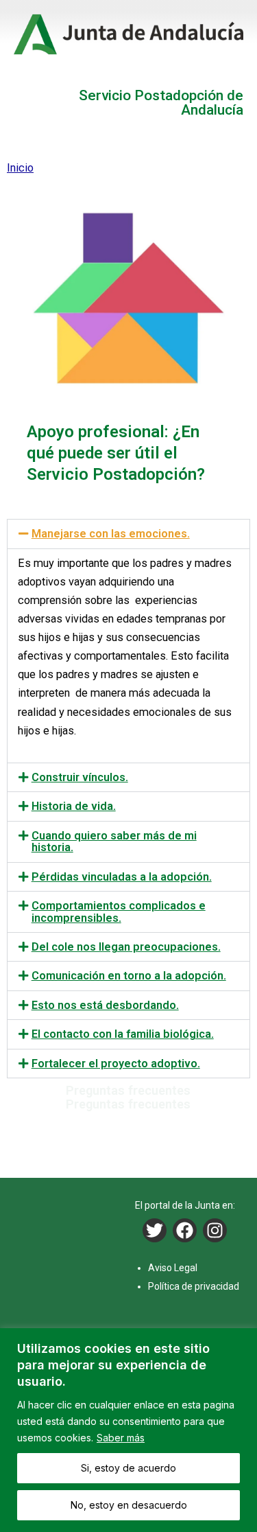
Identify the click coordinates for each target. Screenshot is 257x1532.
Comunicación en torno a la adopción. (129, 975)
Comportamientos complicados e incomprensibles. (119, 911)
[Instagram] (215, 1230)
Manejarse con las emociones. (111, 533)
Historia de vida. (74, 806)
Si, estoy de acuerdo (128, 1468)
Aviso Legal (172, 1267)
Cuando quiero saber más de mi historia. (114, 841)
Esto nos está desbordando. (105, 1005)
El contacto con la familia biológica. (123, 1034)
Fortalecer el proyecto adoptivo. (116, 1063)
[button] (128, 534)
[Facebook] (185, 1230)
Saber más (121, 1437)
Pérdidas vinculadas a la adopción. (122, 876)
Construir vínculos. (80, 777)
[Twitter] (155, 1230)
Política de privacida (191, 1286)
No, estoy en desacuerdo (129, 1505)
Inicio (20, 167)
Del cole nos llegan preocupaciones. (126, 946)
